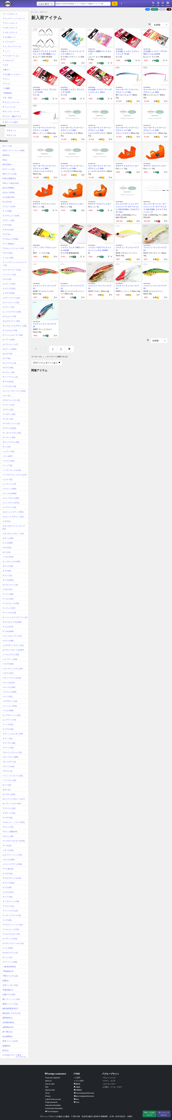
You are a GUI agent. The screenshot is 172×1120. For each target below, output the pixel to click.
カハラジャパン (10, 344)
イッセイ (7, 258)
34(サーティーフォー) (13, 150)
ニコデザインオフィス (13, 645)
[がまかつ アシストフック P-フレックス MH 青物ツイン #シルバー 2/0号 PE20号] (45, 38)
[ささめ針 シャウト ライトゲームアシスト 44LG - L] (100, 76)
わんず (7, 202)
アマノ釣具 (8, 244)
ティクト (7, 594)
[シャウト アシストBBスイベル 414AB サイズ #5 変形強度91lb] (73, 234)
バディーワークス (11, 678)
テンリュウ (8, 608)
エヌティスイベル (11, 298)
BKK (6, 155)
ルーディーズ (9, 939)
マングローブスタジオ (13, 841)
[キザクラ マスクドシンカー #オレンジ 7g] (100, 190)
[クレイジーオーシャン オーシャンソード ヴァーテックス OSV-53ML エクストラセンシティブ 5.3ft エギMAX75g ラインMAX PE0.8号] (155, 190)
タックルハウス (11, 561)
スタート (7, 538)
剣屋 (5, 981)
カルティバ (9, 349)
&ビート (7, 146)
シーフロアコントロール (14, 475)
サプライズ (9, 428)
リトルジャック (10, 929)
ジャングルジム (10, 498)
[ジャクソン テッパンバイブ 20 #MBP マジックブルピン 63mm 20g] (45, 310)
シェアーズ (8, 451)
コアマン (7, 409)
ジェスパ (7, 479)
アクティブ (8, 220)
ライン (7, 79)
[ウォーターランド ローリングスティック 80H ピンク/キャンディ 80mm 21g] (155, 114)
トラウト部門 (78, 1081)
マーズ (7, 845)
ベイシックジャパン (12, 776)
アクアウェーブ (10, 216)
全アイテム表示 (11, 122)
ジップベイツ (9, 484)
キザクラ (7, 368)
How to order (50, 1084)
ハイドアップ (9, 659)
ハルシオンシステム (12, 669)
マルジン (7, 836)
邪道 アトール (10, 1041)
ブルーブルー (10, 757)
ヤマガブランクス (11, 878)
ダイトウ (7, 575)
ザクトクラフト (10, 442)
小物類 (7, 88)
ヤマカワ (7, 873)
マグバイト (8, 808)
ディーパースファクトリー (14, 617)
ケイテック (8, 405)
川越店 (77, 1087)
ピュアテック (9, 720)
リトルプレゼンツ (11, 934)
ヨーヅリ (7, 897)
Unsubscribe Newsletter (54, 1108)
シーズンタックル (11, 470)
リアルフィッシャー (12, 925)
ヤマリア (8, 883)
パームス (7, 710)
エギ (6, 65)
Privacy (48, 1096)
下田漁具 (7, 971)
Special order (50, 1090)
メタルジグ (9, 60)
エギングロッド (10, 28)
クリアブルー (9, 386)
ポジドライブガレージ (13, 799)
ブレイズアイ (9, 762)
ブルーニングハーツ (12, 752)
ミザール (7, 850)
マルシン (7, 827)
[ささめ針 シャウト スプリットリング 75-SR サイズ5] (128, 38)
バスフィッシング (109, 1078)
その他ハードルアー (12, 74)
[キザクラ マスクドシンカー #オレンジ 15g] (155, 152)
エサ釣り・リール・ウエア (112, 1087)
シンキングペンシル (12, 46)
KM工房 (6, 164)
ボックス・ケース (11, 111)
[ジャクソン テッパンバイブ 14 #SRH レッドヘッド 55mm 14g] (128, 272)
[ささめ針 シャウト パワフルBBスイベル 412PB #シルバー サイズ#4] (155, 38)
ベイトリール (10, 107)
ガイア (6, 358)
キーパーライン (10, 377)
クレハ (6, 396)
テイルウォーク (10, 603)
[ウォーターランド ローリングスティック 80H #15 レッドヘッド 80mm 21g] (45, 114)
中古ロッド (11, 130)
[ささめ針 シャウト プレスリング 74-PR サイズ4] (45, 76)
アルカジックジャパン (13, 248)
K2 (4, 160)
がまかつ (8, 192)
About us (48, 1081)
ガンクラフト (9, 363)
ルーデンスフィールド (13, 943)
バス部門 (77, 1078)
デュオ (8, 631)
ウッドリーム (9, 274)
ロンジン (7, 957)
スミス (7, 543)
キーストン (8, 372)
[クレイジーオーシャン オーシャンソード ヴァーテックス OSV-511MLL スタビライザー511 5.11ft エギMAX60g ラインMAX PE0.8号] (128, 190)
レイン (7, 948)
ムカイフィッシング (12, 855)
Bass (77, 1099)
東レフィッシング (11, 999)
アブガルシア (10, 239)
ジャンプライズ (10, 503)
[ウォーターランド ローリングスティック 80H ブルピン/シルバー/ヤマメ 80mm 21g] (45, 152)
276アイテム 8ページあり (45, 363)
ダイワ (8, 580)
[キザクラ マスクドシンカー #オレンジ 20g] (45, 190)
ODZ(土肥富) (9, 178)
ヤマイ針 (7, 869)
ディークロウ (9, 613)
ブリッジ (7, 738)
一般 (169, 9)
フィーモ (7, 724)
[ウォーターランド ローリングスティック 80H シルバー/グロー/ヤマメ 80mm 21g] (100, 114)
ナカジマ (7, 641)
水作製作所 (8, 1022)
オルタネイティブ (11, 321)
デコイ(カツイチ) (12, 622)
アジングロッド (10, 23)
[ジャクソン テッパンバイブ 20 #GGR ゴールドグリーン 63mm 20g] (155, 272)
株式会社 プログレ (11, 1013)
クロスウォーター (11, 400)
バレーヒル (8, 687)
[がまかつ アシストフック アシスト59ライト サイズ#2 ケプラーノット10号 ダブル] (73, 38)
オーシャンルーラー (12, 335)
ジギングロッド (10, 32)
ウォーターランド (11, 270)
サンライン (8, 437)
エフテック (8, 307)
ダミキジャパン (10, 585)
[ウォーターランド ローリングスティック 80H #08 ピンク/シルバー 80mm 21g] (155, 76)
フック (7, 84)
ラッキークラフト (11, 915)
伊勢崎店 (78, 1090)
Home (36, 12)
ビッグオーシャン (11, 715)
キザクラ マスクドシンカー (127, 166)
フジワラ (7, 729)
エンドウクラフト (11, 312)
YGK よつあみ (10, 183)
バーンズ (7, 696)
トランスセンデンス (12, 636)
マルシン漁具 (9, 831)
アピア (6, 234)
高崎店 (77, 1084)
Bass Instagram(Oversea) (84, 1096)
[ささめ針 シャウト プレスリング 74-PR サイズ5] (73, 76)
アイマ (7, 211)
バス (147, 9)
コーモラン (8, 414)
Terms (47, 1093)
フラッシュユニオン (12, 734)
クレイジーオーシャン (14, 391)
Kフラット (8, 169)
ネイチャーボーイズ (13, 650)
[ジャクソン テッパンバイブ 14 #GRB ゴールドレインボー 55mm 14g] (45, 272)
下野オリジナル (10, 976)
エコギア (8, 293)
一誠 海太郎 (9, 967)
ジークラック (9, 507)
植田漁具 (7, 1018)
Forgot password (51, 1102)
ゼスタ (7, 547)
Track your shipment (52, 1078)
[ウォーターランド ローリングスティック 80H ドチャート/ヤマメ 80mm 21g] (128, 114)
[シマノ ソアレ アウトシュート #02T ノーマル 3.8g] (45, 234)
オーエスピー (9, 330)
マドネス (7, 817)
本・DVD (8, 98)
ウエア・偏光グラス (12, 116)
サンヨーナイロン (11, 433)
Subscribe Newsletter (53, 1105)
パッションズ (9, 706)
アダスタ (7, 230)
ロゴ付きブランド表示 (14, 1056)
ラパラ (7, 920)
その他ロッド (10, 37)
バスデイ (7, 673)
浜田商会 (7, 1027)
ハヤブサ (7, 664)
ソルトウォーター (109, 1084)
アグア (7, 225)
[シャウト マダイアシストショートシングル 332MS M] (100, 234)
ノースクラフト (10, 655)
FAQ (46, 1087)
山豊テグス (8, 994)
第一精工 (7, 1032)
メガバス (8, 859)
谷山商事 (7, 1036)
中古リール (11, 135)
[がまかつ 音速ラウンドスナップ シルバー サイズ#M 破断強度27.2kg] (100, 38)
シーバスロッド (10, 14)
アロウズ (7, 253)
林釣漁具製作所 (10, 1008)
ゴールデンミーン (11, 423)
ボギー (6, 790)
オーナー (8, 340)
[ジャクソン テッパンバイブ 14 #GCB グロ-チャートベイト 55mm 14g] (128, 234)
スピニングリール (11, 102)
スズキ (6, 521)
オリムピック (9, 316)
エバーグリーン (10, 302)
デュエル (7, 627)
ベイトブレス (9, 780)
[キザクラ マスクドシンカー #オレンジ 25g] (73, 190)
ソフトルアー (10, 42)
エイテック (8, 284)
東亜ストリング (10, 1004)
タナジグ (7, 566)
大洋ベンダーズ (10, 985)
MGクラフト (9, 174)
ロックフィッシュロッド (14, 18)
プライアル (8, 766)
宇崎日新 (7, 990)
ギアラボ (7, 382)
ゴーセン (7, 419)
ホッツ (6, 785)
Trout (77, 1102)
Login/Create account (53, 1099)
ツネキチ (7, 589)
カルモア (7, 354)
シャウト (8, 461)
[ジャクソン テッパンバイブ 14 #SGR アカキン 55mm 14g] (100, 272)
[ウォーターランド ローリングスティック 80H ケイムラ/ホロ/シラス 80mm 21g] (73, 114)
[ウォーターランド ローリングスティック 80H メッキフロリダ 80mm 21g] (73, 152)
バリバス (8, 682)
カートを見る (150, 1114)
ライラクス (8, 906)
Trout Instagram (52, 1111)
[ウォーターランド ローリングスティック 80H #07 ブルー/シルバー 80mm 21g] (128, 76)
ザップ (6, 447)
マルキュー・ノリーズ (13, 822)
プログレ (7, 771)
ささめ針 (8, 197)
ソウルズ (7, 557)
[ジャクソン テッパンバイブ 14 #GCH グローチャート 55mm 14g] (155, 234)
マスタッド (8, 813)
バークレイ (9, 692)
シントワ (7, 465)
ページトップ (164, 1114)
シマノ (7, 456)
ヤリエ (7, 887)
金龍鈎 (6, 1046)
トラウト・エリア (109, 1081)
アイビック (8, 206)
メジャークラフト (12, 864)
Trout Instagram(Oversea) (84, 1093)
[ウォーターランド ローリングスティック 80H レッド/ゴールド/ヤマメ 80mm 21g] (100, 152)
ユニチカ (7, 892)
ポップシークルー (11, 803)
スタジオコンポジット (13, 533)
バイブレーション (11, 56)
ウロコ (7, 279)
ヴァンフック (9, 962)
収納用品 (8, 93)
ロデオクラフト (10, 953)
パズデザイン (9, 701)
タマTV (6, 571)
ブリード (7, 748)
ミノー (7, 51)
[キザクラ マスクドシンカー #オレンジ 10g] (128, 152)
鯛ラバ (7, 70)
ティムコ (7, 599)
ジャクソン (9, 489)
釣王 (5, 1050)
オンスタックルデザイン (14, 326)
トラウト (154, 9)
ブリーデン (8, 743)
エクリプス (8, 288)
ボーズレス (8, 794)
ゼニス (6, 552)
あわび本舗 (8, 188)
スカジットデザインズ (13, 517)
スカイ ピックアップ (12, 512)
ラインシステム (10, 911)
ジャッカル (9, 493)
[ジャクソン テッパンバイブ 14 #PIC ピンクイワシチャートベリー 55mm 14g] (73, 272)
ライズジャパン (10, 901)
